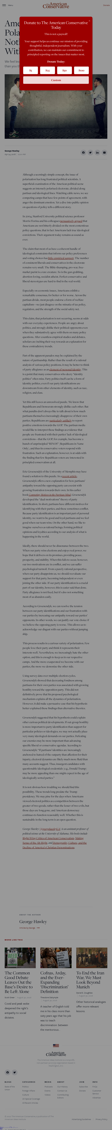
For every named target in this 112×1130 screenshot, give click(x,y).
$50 (64, 70)
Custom (56, 80)
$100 (81, 70)
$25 (48, 70)
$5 (30, 70)
